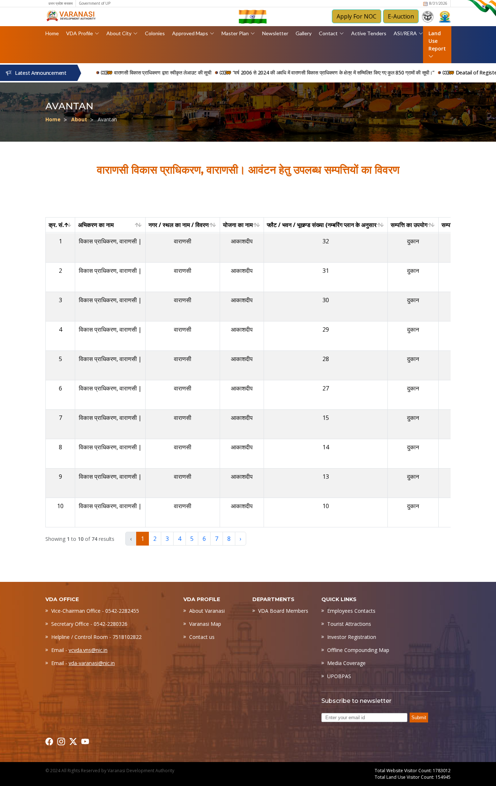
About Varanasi (207, 610)
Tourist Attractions (349, 623)
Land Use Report (437, 41)
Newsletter (275, 33)
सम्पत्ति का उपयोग (409, 225)
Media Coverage (346, 663)
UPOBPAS (339, 676)
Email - (79, 650)
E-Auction (401, 16)
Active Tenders (368, 33)
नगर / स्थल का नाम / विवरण (179, 225)
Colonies (155, 33)
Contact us (202, 636)
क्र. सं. (56, 225)
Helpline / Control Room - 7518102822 (96, 636)
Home (52, 33)
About (79, 119)
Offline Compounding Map (358, 650)
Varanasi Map (205, 623)
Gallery (304, 33)
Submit (418, 717)
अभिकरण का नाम (96, 225)
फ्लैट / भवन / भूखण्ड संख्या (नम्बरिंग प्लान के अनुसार (322, 225)
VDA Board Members (283, 610)
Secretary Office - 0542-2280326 (89, 623)
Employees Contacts (351, 610)
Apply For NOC (357, 16)
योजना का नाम (238, 225)
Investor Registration (351, 636)
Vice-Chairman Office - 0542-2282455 (95, 610)
